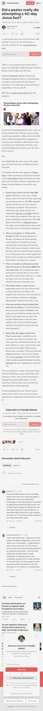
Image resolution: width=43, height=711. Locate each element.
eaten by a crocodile (23, 213)
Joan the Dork (12, 535)
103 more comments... (10, 586)
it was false (18, 357)
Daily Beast (13, 178)
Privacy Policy (25, 687)
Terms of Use (32, 429)
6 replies (12, 576)
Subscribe (30, 3)
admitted (9, 363)
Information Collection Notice (23, 432)
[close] (36, 636)
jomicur (9, 491)
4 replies (12, 527)
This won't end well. (9, 633)
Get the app (32, 701)
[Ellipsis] (40, 491)
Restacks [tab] (16, 465)
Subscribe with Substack (23, 678)
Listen (38, 28)
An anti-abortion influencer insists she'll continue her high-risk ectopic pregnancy (15, 627)
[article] (21, 611)
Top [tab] (4, 597)
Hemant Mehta (12, 26)
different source (30, 222)
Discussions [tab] (19, 597)
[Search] (39, 597)
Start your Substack (15, 701)
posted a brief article (19, 93)
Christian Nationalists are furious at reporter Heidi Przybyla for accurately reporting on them (14, 606)
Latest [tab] (10, 597)
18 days (34, 297)
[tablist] (11, 465)
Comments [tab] (7, 465)
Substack (10, 706)
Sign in (38, 3)
